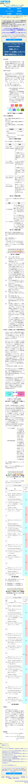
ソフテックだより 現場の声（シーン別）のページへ (14, 32)
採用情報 (19, 11)
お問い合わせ (19, 13)
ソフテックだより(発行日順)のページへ (9, 765)
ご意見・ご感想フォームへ (14, 39)
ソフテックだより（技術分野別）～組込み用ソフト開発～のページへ (15, 748)
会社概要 (9, 13)
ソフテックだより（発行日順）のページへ (14, 28)
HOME (9, 8)
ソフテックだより (9, 11)
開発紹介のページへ (5, 745)
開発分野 (19, 8)
